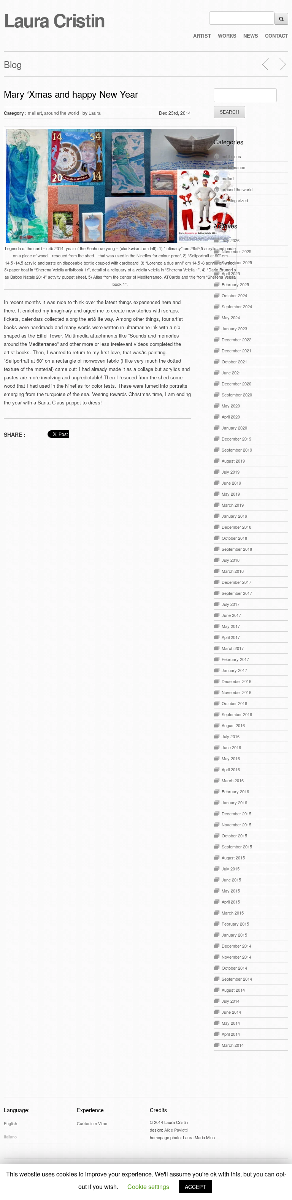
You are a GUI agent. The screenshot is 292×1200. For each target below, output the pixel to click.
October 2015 (234, 835)
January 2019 (234, 516)
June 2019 (231, 483)
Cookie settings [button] (148, 1186)
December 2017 (236, 582)
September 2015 (237, 846)
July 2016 (231, 736)
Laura (95, 112)
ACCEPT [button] (195, 1186)
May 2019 (231, 494)
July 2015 (231, 869)
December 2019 (236, 439)
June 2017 (231, 615)
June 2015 (231, 880)
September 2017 (237, 593)
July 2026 (231, 240)
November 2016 (236, 692)
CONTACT (276, 35)
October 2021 (234, 361)
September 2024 (237, 306)
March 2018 (233, 571)
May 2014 (231, 1023)
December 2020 (236, 383)
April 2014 (231, 1034)
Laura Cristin (54, 20)
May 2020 (231, 406)
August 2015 (233, 857)
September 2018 (237, 549)
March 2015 (233, 913)
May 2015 (231, 891)
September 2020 (237, 395)
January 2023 (234, 328)
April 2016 (231, 769)
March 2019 (233, 505)
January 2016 (234, 802)
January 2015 (234, 935)
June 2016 (231, 747)
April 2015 (231, 902)
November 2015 (236, 824)
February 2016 (235, 791)
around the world (61, 112)
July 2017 (231, 604)
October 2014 (234, 968)
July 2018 (231, 560)
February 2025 (235, 284)
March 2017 (233, 648)
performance (233, 167)
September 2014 (237, 979)
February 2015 (235, 924)
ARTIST (202, 35)
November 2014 (236, 957)
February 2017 (235, 659)
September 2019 (237, 450)
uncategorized (235, 200)
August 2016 (233, 725)
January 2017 (234, 670)
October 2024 (234, 295)
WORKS (227, 35)
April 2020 (231, 417)
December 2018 (236, 527)
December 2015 (236, 813)
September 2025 (237, 262)
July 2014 (231, 1001)
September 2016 (237, 714)
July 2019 (231, 472)
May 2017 (231, 626)
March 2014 (233, 1045)
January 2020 (234, 428)
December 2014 (236, 946)
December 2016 (236, 681)
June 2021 (231, 372)
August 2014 (233, 990)
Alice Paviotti (175, 1130)
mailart (35, 112)
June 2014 (231, 1012)
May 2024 (231, 317)
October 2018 (234, 538)
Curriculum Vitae (92, 1123)
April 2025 (231, 273)
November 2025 (236, 251)
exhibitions (231, 156)
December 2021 (236, 350)
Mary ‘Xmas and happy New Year (71, 93)
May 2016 (231, 758)
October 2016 (234, 703)
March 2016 (233, 780)
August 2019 (233, 461)
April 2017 (231, 637)
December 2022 (236, 339)
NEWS (250, 35)
